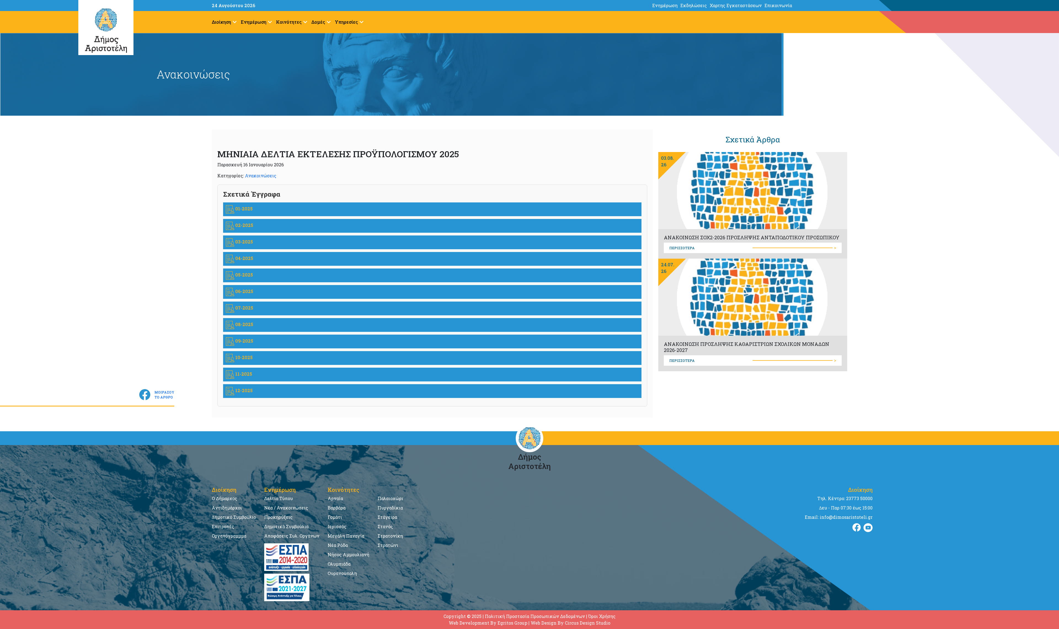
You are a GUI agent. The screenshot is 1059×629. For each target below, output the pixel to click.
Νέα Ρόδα (338, 545)
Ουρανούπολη (342, 573)
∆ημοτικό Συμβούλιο (234, 517)
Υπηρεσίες (346, 22)
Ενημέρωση (665, 5)
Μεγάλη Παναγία (346, 536)
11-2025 (243, 374)
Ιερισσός (337, 526)
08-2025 (243, 324)
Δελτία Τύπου (278, 498)
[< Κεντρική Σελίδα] (969, 5)
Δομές (318, 22)
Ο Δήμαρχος (224, 498)
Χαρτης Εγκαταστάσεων (736, 5)
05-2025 (243, 275)
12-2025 (243, 390)
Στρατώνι (388, 545)
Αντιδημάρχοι (227, 508)
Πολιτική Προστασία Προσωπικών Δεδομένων (535, 616)
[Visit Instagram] (868, 527)
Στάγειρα (387, 517)
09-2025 (243, 341)
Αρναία (335, 498)
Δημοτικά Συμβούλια (286, 526)
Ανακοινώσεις (260, 175)
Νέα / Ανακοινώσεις (286, 508)
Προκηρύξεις (278, 517)
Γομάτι (335, 517)
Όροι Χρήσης (602, 616)
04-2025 (243, 258)
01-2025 (243, 209)
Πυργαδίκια (390, 508)
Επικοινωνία (778, 5)
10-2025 (243, 357)
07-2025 (243, 308)
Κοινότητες (289, 22)
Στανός (385, 526)
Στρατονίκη (390, 536)
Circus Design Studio (587, 623)
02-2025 (243, 225)
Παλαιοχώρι (390, 498)
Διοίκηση (221, 22)
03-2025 (243, 242)
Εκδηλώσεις (693, 5)
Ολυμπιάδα (339, 564)
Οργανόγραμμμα (229, 536)
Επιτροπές (223, 526)
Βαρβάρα (337, 508)
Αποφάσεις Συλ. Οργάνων (291, 536)
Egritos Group (512, 623)
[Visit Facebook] (856, 527)
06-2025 (243, 291)
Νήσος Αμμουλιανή (348, 554)
